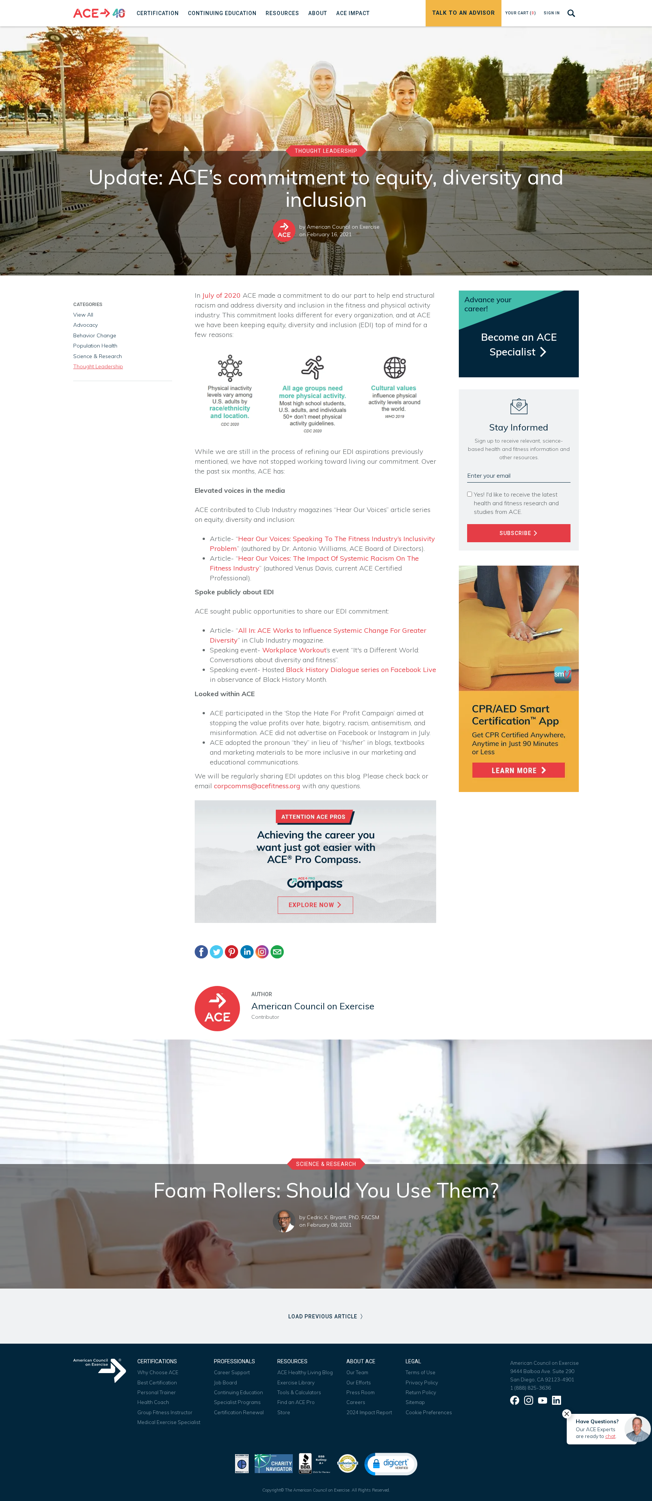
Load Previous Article (323, 1316)
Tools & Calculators (299, 1392)
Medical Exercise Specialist (168, 1422)
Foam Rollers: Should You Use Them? (326, 1190)
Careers (355, 1402)
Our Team (357, 1372)
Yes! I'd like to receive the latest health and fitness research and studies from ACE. (516, 503)
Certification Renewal (239, 1412)
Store (283, 1412)
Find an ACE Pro (296, 1402)
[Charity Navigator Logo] (274, 1462)
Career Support (232, 1372)
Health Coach (153, 1402)
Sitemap (415, 1402)
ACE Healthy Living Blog (305, 1372)
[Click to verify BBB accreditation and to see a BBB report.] (315, 1462)
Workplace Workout (294, 650)
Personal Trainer (156, 1392)
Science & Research (97, 356)
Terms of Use (420, 1372)
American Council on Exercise (343, 226)
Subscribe (516, 533)
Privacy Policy (422, 1383)
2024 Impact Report (369, 1412)
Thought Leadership (326, 151)
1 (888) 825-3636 (530, 1388)
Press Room (360, 1392)
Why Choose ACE (157, 1372)
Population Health (95, 345)
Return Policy (421, 1392)
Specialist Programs (237, 1402)
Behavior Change (94, 335)
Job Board (225, 1383)
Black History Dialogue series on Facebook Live (361, 669)
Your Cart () (520, 13)
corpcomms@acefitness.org (257, 785)
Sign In (552, 13)
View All (83, 314)
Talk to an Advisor (463, 13)
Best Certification (157, 1383)
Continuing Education (238, 1392)
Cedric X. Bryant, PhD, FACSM (343, 1217)
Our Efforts (358, 1383)
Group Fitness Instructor (164, 1412)
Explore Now (312, 905)
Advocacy (85, 324)
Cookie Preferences (429, 1412)
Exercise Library (296, 1383)
